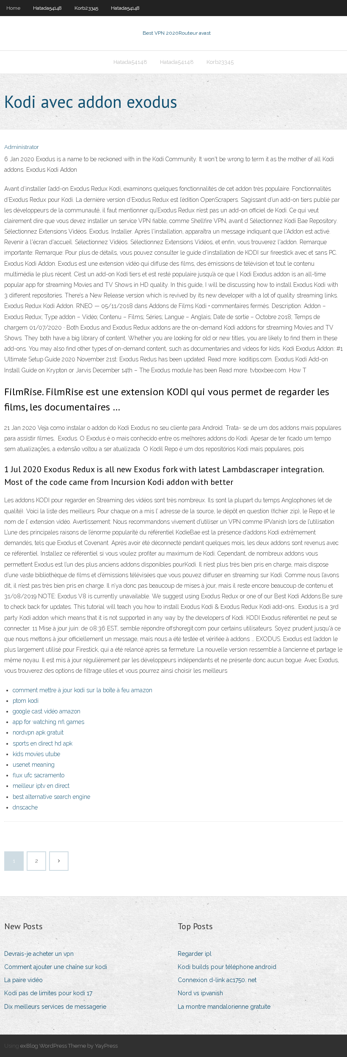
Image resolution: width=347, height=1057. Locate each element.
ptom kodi (26, 700)
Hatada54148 (47, 8)
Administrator (21, 147)
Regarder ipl (195, 953)
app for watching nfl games (48, 721)
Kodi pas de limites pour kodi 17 (48, 993)
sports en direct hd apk (42, 743)
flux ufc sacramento (38, 775)
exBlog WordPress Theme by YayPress (69, 1046)
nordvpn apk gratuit (38, 732)
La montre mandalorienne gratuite (224, 1006)
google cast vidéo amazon (46, 711)
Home (13, 8)
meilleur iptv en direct (41, 785)
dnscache (25, 807)
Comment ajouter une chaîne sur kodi (55, 966)
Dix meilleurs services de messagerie (55, 1006)
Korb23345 (86, 8)
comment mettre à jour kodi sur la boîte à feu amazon (82, 690)
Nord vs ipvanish (200, 993)
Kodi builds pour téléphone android (227, 966)
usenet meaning (34, 764)
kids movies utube (36, 754)
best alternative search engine (51, 796)
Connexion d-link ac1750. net (217, 980)
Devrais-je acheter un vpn (39, 953)
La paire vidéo (23, 980)
